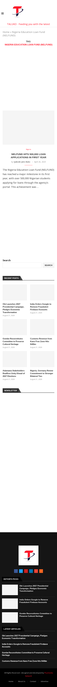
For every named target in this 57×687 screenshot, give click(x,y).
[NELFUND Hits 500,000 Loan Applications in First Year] (28, 128)
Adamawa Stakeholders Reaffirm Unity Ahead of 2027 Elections (14, 373)
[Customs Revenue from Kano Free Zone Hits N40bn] (42, 327)
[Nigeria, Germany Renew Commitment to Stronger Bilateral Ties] (42, 359)
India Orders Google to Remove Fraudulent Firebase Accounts (40, 307)
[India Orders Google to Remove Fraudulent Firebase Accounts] (42, 292)
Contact (33, 681)
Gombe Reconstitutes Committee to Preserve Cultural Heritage (13, 341)
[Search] (54, 14)
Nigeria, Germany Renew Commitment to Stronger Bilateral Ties (41, 373)
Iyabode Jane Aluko (22, 162)
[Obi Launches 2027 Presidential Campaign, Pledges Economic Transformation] (15, 292)
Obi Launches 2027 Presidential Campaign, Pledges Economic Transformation (13, 308)
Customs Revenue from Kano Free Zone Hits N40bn (41, 341)
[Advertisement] (28, 78)
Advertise (44, 681)
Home (6, 32)
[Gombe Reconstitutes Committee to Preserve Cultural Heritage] (15, 327)
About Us (21, 681)
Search (7, 260)
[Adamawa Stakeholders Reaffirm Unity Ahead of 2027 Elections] (15, 359)
